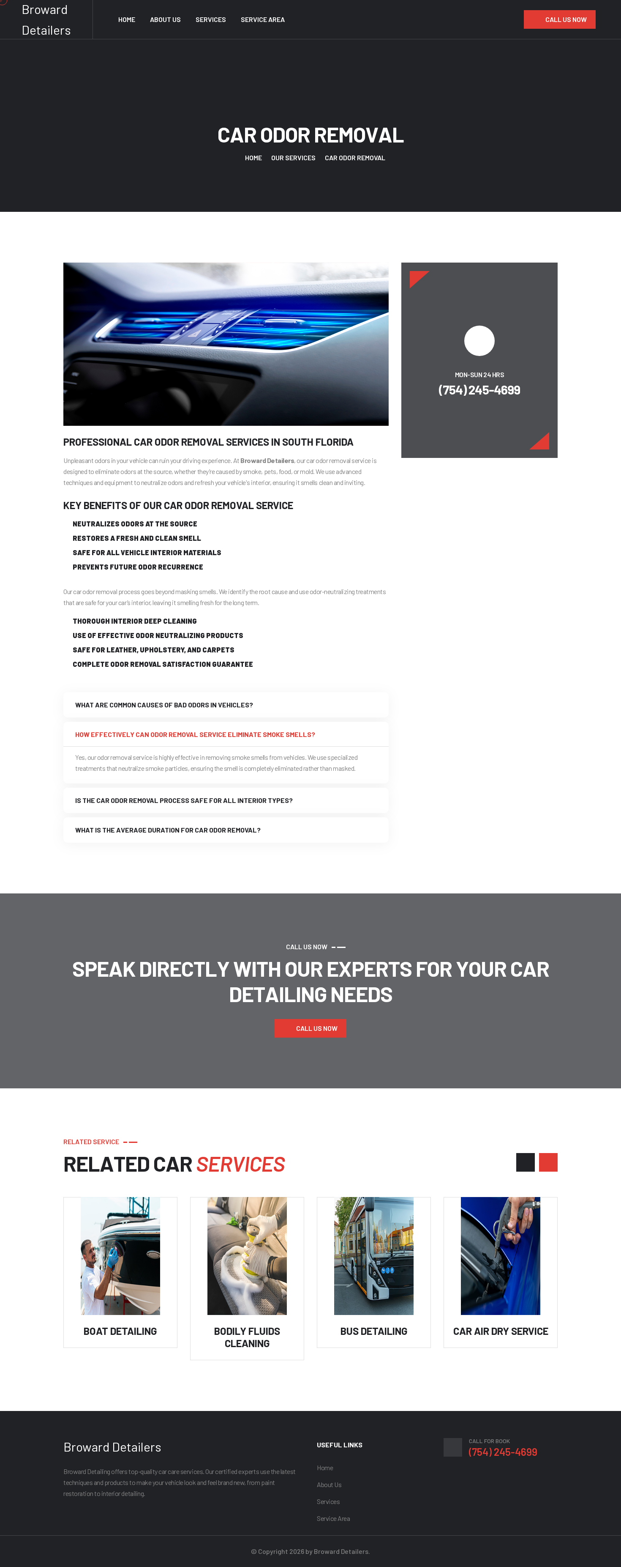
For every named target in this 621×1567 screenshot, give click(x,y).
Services (211, 19)
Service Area (263, 19)
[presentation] (525, 1162)
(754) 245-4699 (479, 389)
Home (126, 19)
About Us (165, 19)
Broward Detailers (112, 1446)
